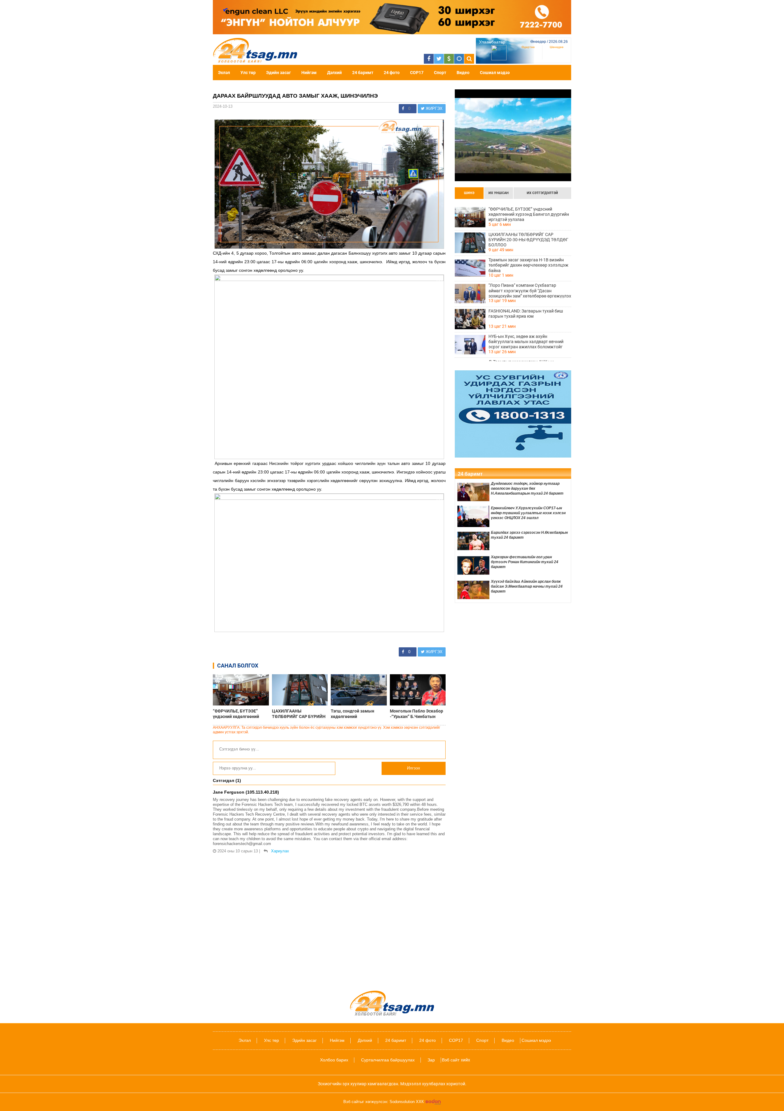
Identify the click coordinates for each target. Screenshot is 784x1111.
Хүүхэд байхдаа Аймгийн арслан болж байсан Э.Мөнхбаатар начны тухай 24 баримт (527, 586)
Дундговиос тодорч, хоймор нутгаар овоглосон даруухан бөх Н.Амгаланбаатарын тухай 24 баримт (527, 488)
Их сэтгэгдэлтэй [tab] (542, 193)
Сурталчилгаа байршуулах (388, 1059)
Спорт (440, 72)
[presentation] (469, 193)
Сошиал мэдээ (495, 72)
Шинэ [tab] (469, 193)
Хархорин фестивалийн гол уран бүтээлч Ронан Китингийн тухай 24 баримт (524, 562)
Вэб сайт (450, 1059)
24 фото (392, 72)
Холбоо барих (334, 1059)
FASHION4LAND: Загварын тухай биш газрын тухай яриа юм (525, 314)
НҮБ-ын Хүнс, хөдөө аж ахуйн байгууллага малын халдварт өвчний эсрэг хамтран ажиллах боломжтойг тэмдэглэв (526, 341)
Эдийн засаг (278, 72)
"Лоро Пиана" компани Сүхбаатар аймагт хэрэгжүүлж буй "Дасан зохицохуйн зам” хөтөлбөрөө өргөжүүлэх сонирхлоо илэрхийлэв (529, 290)
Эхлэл (224, 72)
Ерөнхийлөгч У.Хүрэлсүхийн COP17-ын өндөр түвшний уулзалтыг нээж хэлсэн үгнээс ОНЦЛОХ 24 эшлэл (528, 513)
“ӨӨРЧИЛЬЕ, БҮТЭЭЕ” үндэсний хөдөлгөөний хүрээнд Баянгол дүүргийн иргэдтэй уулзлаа (239, 714)
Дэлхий (334, 72)
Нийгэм (309, 72)
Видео (463, 72)
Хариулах (280, 851)
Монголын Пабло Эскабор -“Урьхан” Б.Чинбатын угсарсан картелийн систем (416, 714)
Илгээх (413, 768)
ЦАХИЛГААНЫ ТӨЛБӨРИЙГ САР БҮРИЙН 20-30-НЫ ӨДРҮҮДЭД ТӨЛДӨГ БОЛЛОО (299, 714)
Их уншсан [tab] (498, 193)
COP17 (417, 72)
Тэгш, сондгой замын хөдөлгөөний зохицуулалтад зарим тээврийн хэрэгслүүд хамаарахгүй (353, 714)
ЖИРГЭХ (433, 108)
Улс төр (248, 72)
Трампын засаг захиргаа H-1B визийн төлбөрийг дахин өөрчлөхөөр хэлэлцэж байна (528, 265)
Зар (431, 1059)
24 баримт (362, 72)
